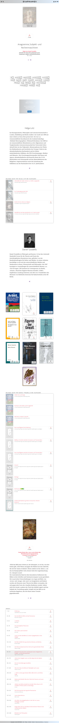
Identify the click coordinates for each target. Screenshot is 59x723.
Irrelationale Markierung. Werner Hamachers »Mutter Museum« (27, 501)
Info (23, 722)
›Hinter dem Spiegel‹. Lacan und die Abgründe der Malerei (28, 658)
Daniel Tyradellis (32, 51)
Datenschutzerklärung (39, 722)
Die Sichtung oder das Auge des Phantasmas (25, 690)
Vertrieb (29, 722)
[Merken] (28, 60)
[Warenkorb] (57, 1)
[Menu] (1, 1)
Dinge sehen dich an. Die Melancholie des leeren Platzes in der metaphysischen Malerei (29, 707)
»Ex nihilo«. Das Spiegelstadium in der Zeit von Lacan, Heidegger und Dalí (27, 701)
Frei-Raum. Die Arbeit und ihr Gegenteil (23, 406)
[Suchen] (3, 1)
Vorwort (16, 465)
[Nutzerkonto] (54, 1)
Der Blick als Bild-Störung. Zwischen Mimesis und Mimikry (28, 642)
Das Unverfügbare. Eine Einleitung (22, 427)
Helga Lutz (25, 51)
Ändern (29, 111)
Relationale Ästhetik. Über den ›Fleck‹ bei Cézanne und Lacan (29, 679)
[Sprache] (55, 1)
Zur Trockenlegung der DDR (21, 191)
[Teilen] (30, 60)
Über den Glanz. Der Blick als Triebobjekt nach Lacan (27, 668)
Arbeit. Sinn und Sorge (19, 395)
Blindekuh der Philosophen (21, 713)
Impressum (46, 722)
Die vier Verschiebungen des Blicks (23, 663)
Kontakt (33, 722)
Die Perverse (17, 489)
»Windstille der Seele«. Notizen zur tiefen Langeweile (26, 181)
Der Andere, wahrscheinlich (21, 631)
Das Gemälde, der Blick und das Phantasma (25, 616)
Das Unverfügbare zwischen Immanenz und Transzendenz (28, 453)
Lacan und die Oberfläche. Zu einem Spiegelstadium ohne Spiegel (28, 636)
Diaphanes (29, 2)
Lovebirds (17, 621)
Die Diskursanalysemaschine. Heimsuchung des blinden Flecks (29, 647)
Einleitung (17, 611)
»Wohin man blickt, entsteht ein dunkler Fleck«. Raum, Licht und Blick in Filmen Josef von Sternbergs (29, 685)
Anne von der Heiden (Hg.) (35, 552)
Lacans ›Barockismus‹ (20, 695)
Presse (26, 722)
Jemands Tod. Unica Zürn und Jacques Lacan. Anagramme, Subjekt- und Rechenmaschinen (28, 652)
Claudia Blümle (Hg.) (23, 552)
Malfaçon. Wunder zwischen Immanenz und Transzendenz (28, 440)
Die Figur (16, 477)
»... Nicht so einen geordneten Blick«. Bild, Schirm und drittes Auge (29, 673)
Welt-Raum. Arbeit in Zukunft (21, 417)
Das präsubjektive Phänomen (22, 626)
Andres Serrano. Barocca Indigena (22, 202)
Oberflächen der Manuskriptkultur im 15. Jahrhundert (27, 213)
